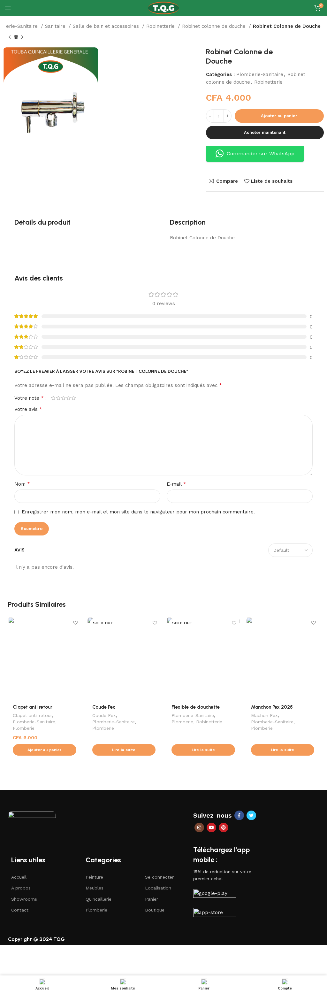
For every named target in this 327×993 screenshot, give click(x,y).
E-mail (176, 484)
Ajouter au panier (279, 115)
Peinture (94, 877)
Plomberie (23, 728)
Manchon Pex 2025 (272, 707)
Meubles (94, 887)
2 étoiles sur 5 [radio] (58, 398)
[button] (44, 750)
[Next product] (22, 37)
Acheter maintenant (264, 132)
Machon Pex (264, 715)
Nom (22, 484)
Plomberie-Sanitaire (259, 74)
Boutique (154, 909)
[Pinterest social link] (223, 827)
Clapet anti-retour (32, 715)
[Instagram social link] (199, 827)
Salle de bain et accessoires (107, 26)
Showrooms (24, 899)
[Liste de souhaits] (75, 622)
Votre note (29, 398)
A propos (21, 887)
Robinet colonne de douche (214, 26)
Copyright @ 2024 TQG (36, 939)
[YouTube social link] (211, 827)
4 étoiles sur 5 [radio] (68, 398)
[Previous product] (9, 37)
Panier (151, 899)
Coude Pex (103, 707)
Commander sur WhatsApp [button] (260, 153)
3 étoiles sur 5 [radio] (63, 398)
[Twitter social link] (251, 815)
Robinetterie (161, 26)
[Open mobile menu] (8, 8)
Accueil (19, 877)
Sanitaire (56, 26)
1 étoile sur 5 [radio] (53, 398)
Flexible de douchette (195, 707)
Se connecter (159, 877)
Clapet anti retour (32, 707)
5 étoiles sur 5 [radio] (73, 398)
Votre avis (28, 409)
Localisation (158, 887)
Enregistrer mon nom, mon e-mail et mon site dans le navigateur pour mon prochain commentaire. (138, 512)
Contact (19, 909)
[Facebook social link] (239, 815)
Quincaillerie (98, 899)
